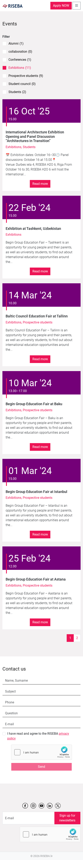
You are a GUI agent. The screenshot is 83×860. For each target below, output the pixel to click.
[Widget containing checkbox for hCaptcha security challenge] (41, 752)
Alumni (16, 43)
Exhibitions (19, 68)
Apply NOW (61, 5)
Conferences (19, 60)
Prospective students (25, 76)
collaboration (20, 51)
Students (17, 92)
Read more (40, 184)
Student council (22, 84)
